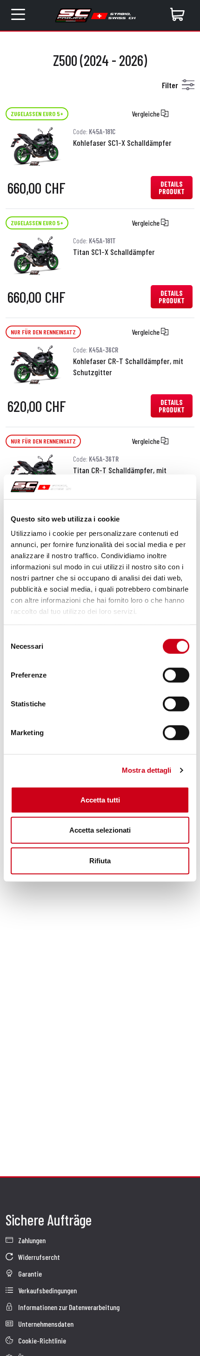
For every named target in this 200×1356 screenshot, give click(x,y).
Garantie (29, 1273)
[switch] (176, 674)
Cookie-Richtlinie (41, 1340)
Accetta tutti (100, 799)
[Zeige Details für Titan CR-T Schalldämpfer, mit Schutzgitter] (34, 472)
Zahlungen (31, 1240)
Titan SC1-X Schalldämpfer (114, 252)
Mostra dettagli (147, 770)
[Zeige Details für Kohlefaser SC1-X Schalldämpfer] (34, 145)
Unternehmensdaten (45, 1323)
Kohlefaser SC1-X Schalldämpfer (122, 142)
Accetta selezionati (100, 830)
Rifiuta (100, 860)
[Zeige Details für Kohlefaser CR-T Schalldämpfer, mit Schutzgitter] (34, 363)
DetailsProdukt (172, 188)
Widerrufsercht (38, 1256)
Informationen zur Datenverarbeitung (68, 1307)
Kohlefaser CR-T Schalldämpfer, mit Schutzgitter (128, 366)
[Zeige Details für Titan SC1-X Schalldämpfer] (34, 254)
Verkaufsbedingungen (47, 1290)
